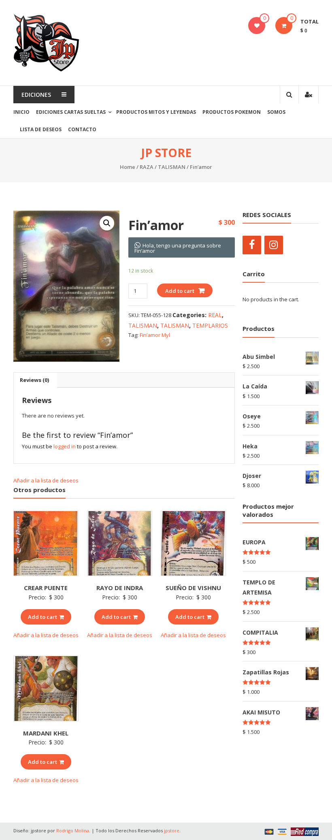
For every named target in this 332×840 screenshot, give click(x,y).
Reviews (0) (34, 380)
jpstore (171, 830)
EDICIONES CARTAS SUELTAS (71, 112)
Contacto (82, 129)
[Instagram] (273, 245)
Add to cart (179, 290)
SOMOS (276, 112)
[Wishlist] (257, 25)
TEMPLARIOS (210, 325)
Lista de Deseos (41, 129)
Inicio (21, 112)
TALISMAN (171, 167)
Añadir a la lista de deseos (46, 480)
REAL (215, 315)
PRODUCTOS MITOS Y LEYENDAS (156, 112)
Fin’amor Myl (155, 335)
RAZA (146, 167)
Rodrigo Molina (72, 830)
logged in (64, 446)
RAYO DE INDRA (119, 588)
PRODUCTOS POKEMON (231, 112)
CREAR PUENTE (46, 588)
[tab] (34, 380)
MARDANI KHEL (45, 733)
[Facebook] (252, 245)
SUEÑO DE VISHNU (193, 588)
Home (127, 167)
